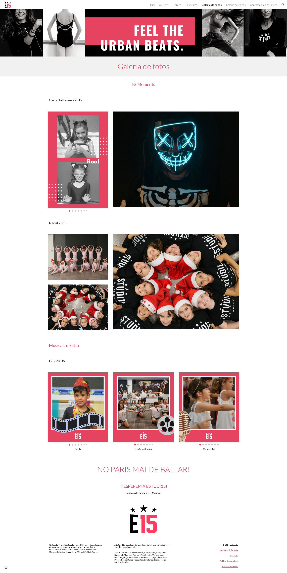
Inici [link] (152, 4)
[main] (143, 66)
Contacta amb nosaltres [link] (263, 4)
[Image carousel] (78, 162)
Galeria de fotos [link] (212, 4)
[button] (283, 5)
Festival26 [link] (191, 4)
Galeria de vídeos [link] (236, 4)
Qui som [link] (163, 4)
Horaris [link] (177, 4)
